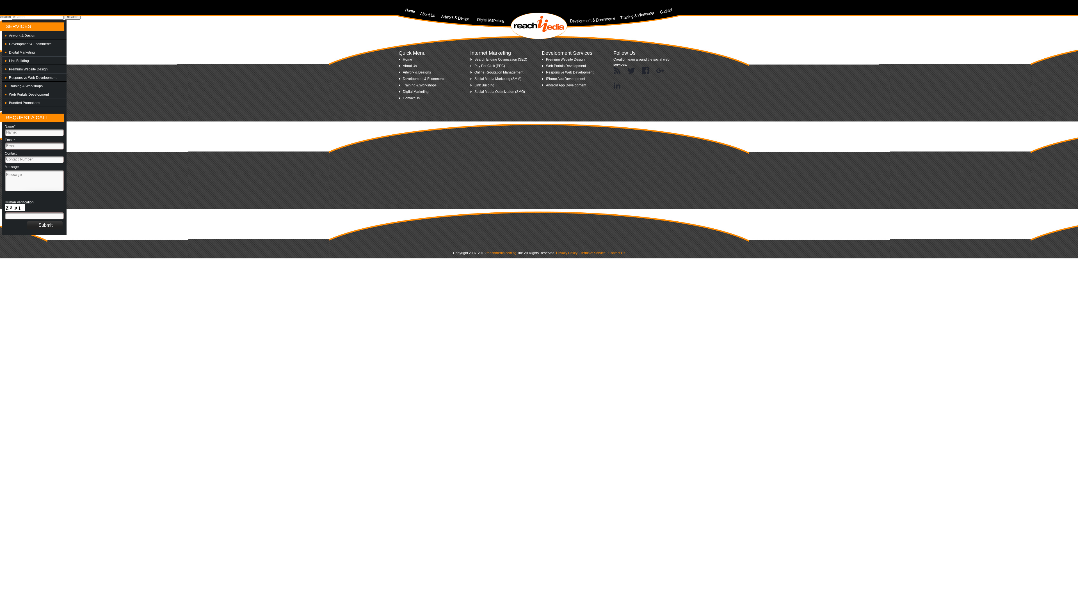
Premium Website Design (28, 69)
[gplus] (660, 71)
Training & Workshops (26, 86)
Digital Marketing (22, 52)
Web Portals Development (29, 95)
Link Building (19, 61)
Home (407, 59)
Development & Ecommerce (30, 44)
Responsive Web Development (32, 78)
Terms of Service (593, 253)
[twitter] (631, 71)
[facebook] (645, 71)
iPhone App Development (565, 79)
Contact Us (411, 98)
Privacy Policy (566, 253)
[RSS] (617, 71)
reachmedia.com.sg (502, 253)
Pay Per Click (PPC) (489, 66)
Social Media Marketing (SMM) (497, 79)
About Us (410, 66)
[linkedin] (617, 86)
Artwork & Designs (417, 72)
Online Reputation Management (498, 72)
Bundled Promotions (24, 103)
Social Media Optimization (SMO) (499, 92)
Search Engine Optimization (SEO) (500, 59)
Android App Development (566, 85)
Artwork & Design (22, 36)
